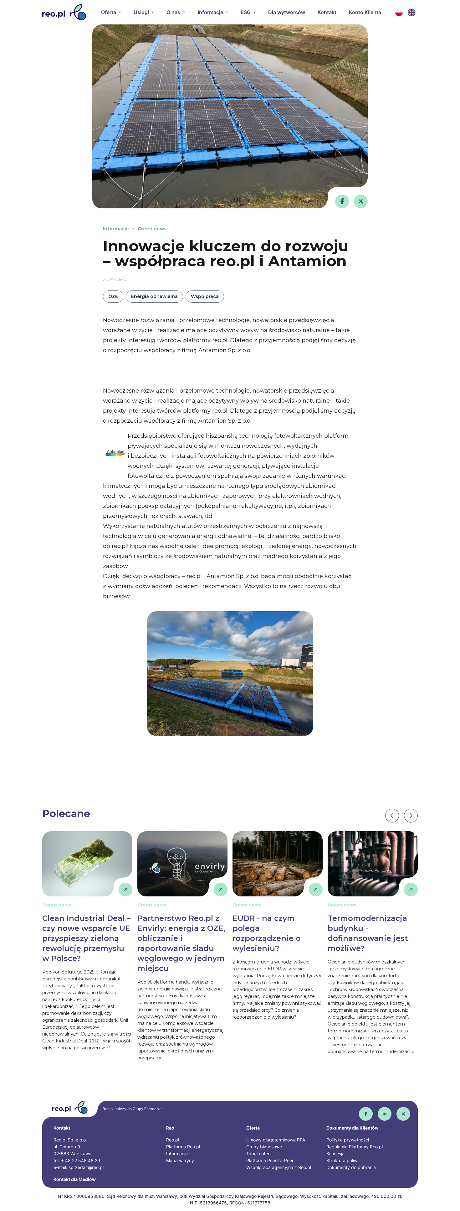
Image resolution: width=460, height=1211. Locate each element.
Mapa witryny (180, 1160)
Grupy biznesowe (264, 1146)
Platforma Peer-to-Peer (270, 1160)
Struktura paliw (341, 1160)
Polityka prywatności (347, 1139)
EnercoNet (153, 1108)
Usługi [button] (142, 12)
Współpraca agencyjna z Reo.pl (278, 1167)
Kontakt (327, 12)
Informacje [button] (211, 12)
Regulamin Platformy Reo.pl (354, 1146)
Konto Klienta (365, 12)
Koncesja (335, 1153)
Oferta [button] (109, 12)
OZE (113, 296)
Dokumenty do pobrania (351, 1167)
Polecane (66, 813)
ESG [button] (246, 12)
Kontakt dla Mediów (75, 1179)
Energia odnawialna (154, 296)
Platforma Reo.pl (183, 1146)
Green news (152, 229)
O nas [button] (173, 12)
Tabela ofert (258, 1153)
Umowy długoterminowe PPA (275, 1139)
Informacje (116, 229)
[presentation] (392, 815)
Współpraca (205, 296)
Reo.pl (172, 1139)
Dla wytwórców (286, 12)
